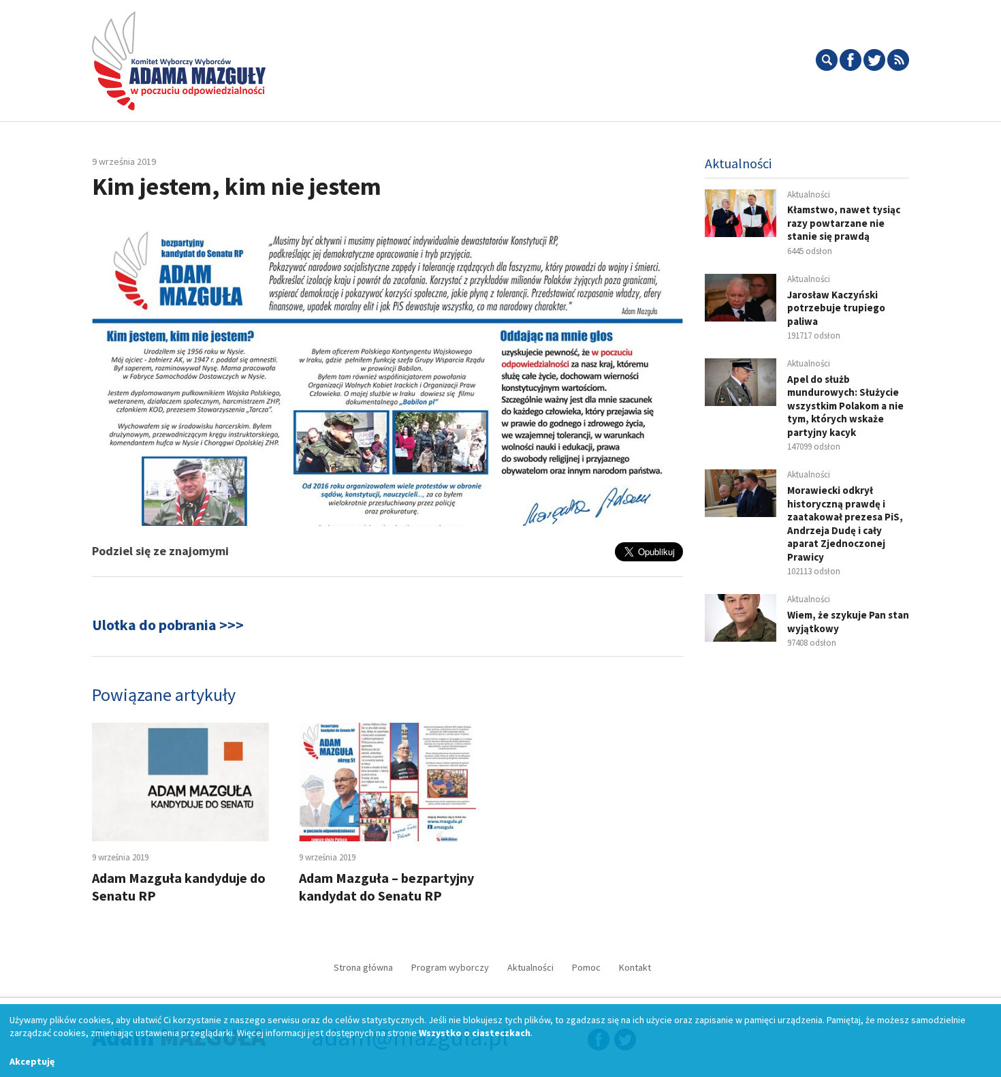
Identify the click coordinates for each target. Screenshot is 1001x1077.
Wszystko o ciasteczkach (474, 1033)
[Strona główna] (179, 58)
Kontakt (635, 967)
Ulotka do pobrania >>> (168, 624)
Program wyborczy (450, 967)
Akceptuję (32, 1061)
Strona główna (363, 967)
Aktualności (530, 967)
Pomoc (586, 967)
